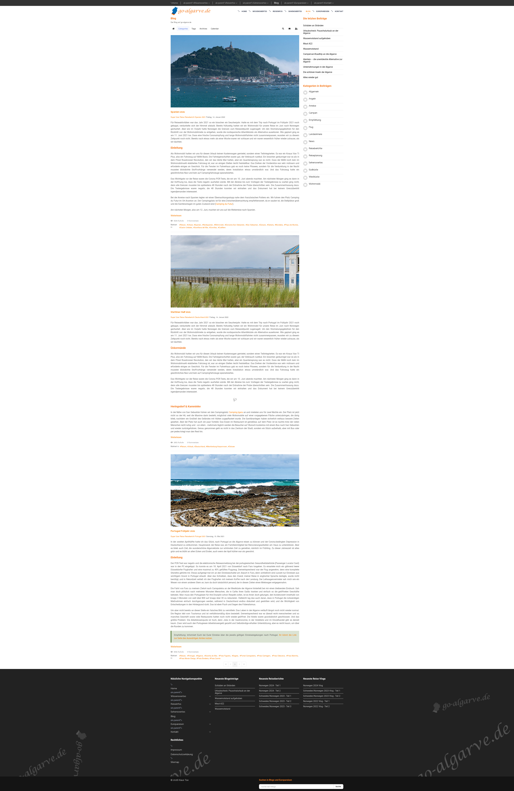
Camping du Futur (224, 204)
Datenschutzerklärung (182, 754)
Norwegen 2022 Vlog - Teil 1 (316, 701)
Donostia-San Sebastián (235, 225)
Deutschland (200, 317)
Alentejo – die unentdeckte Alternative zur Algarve (322, 60)
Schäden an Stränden (313, 25)
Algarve (200, 656)
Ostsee (232, 446)
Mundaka (279, 225)
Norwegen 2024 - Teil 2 (270, 690)
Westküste (314, 176)
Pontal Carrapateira (248, 656)
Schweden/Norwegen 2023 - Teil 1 (275, 696)
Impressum (176, 750)
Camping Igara (236, 412)
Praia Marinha (292, 656)
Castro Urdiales (186, 227)
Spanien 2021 (178, 112)
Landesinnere (315, 134)
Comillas (213, 227)
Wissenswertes (201, 3)
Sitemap (175, 762)
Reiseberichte (315, 148)
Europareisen (301, 3)
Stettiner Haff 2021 (181, 312)
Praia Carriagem (264, 656)
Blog (276, 3)
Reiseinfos (231, 3)
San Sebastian (252, 225)
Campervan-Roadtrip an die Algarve (320, 54)
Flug (311, 127)
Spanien (198, 117)
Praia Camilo (215, 658)
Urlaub (190, 225)
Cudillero (222, 227)
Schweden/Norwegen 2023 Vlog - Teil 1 (321, 690)
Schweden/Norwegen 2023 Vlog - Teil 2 (321, 696)
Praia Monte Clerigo (188, 658)
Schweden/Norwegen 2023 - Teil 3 (275, 706)
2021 (204, 117)
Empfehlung (315, 120)
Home (175, 3)
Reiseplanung (315, 155)
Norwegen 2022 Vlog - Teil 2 (316, 706)
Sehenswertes (260, 3)
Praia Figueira (225, 656)
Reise (182, 117)
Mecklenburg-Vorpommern (217, 446)
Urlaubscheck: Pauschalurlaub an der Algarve (320, 31)
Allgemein (314, 91)
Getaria (271, 225)
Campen (313, 113)
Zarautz (263, 225)
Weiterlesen (176, 215)
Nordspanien (208, 225)
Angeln (312, 98)
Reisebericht (189, 117)
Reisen (183, 225)
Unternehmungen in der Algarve (318, 67)
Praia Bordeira (203, 658)
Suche (338, 787)
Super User (175, 117)
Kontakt (328, 3)
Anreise (312, 105)
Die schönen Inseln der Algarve (317, 72)
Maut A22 (307, 43)
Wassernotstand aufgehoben (316, 38)
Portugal (198, 536)
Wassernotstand (311, 49)
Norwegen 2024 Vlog (313, 685)
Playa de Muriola (291, 225)
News (311, 141)
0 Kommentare (192, 220)
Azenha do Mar (211, 656)
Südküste (313, 169)
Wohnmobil (219, 225)
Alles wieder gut (310, 77)
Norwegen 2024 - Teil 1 (270, 685)
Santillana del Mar (201, 227)
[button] (283, 28)
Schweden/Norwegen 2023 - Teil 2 (275, 701)
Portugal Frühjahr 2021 (183, 531)
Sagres (235, 656)
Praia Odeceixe (279, 656)
